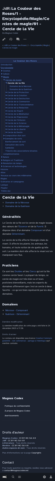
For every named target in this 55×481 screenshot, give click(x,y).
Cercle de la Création (17, 95)
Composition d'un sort (15, 135)
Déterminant (18, 233)
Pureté (40, 226)
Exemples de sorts (13, 138)
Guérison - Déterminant (17, 314)
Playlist (4, 188)
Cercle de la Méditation (18, 114)
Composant (37, 230)
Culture (6, 74)
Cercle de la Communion (18, 101)
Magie (46, 45)
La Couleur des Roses (25, 61)
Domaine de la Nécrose (20, 86)
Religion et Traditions (13, 160)
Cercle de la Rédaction (17, 107)
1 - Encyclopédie (35, 45)
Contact (8, 462)
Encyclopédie (7, 68)
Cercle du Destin (15, 132)
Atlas (3, 172)
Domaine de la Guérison (21, 89)
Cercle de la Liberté (16, 129)
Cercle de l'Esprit (15, 111)
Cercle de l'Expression (17, 117)
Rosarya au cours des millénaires (16, 175)
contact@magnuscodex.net (16, 470)
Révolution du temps (12, 163)
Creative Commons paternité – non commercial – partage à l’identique (27, 339)
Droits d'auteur (13, 432)
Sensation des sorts (14, 145)
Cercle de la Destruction (18, 98)
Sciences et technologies (15, 166)
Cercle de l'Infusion (16, 120)
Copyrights (36, 453)
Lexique (4, 185)
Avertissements (12, 415)
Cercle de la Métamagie (18, 126)
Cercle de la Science (16, 123)
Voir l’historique (11, 39)
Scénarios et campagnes (12, 181)
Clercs (32, 271)
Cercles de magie (9, 48)
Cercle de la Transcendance (20, 104)
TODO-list (5, 191)
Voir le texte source (4, 39)
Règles (4, 178)
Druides (18, 271)
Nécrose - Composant (16, 310)
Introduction (6, 64)
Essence (23, 226)
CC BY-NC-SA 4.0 (27, 438)
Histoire (4, 169)
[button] (1, 70)
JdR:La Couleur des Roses (15, 45)
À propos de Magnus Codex (17, 411)
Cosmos (6, 71)
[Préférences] (44, 477)
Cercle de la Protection (18, 92)
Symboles (9, 148)
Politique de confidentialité (17, 406)
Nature (6, 157)
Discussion (18, 39)
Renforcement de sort (15, 141)
